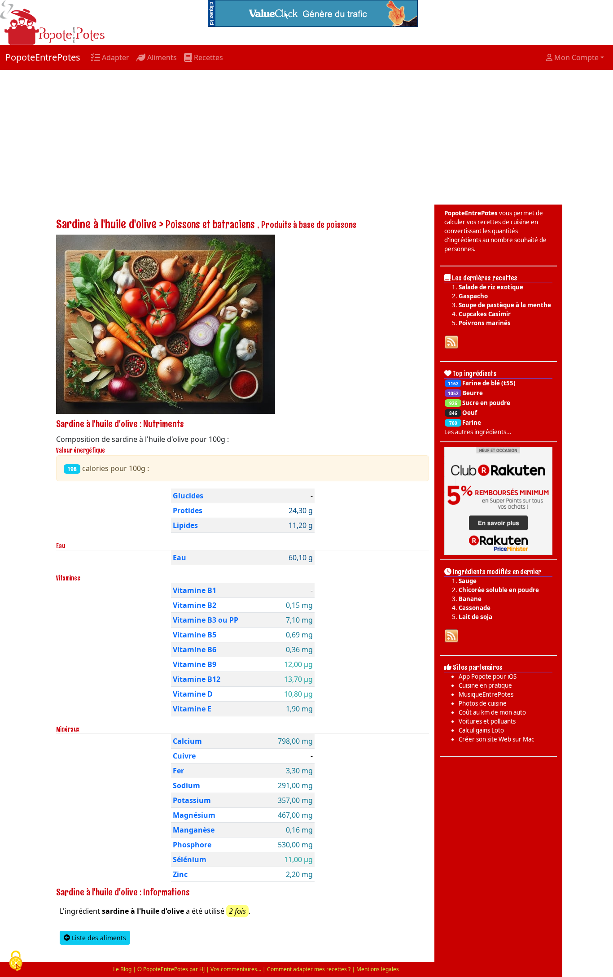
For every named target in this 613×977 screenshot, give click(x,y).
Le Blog (122, 969)
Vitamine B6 (194, 649)
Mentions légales (377, 969)
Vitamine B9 (194, 664)
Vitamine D (193, 694)
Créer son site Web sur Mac (496, 739)
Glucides (188, 496)
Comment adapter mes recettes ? (308, 969)
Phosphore (192, 845)
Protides (187, 510)
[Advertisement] (306, 137)
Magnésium (194, 815)
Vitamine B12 (196, 679)
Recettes (207, 57)
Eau (179, 558)
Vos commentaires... (235, 969)
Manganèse (194, 830)
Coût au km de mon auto (492, 712)
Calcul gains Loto (481, 730)
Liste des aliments (98, 937)
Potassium (192, 800)
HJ (202, 969)
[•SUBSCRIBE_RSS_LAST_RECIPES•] (451, 341)
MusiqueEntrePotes (486, 694)
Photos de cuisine (483, 703)
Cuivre (184, 756)
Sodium (186, 785)
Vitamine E (192, 709)
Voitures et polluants (487, 721)
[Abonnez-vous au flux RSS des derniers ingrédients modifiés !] (451, 635)
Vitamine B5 (194, 635)
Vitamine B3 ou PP (205, 620)
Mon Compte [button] (575, 57)
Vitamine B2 (194, 605)
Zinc (180, 874)
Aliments (161, 57)
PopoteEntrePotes (42, 57)
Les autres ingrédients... (478, 432)
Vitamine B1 (194, 590)
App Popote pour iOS (488, 676)
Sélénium (189, 859)
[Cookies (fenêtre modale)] (15, 961)
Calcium (187, 741)
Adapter (114, 57)
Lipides (185, 525)
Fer (178, 771)
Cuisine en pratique (485, 685)
